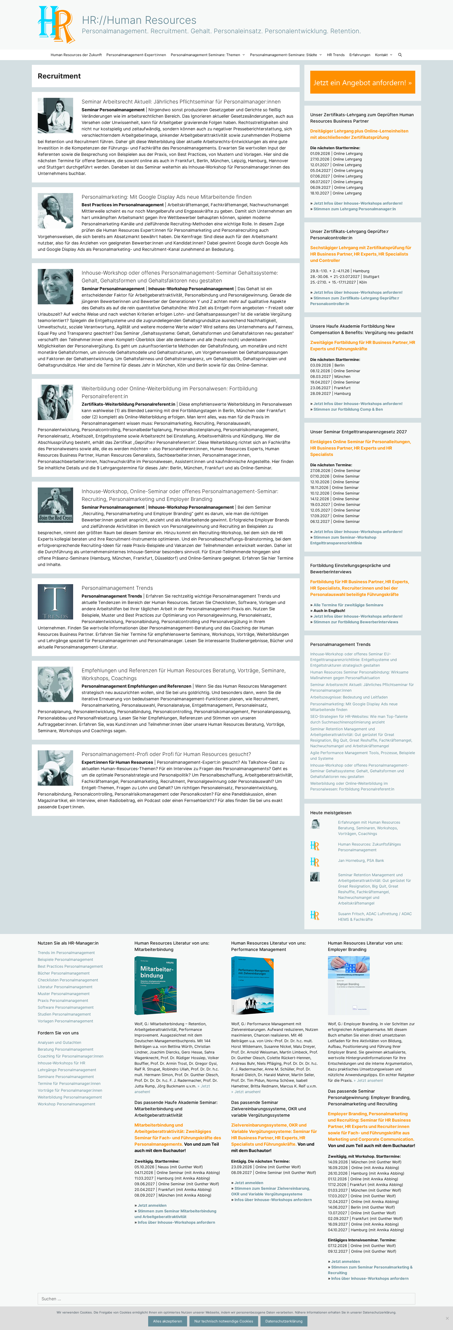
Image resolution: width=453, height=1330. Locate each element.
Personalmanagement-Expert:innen (136, 55)
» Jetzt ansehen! (245, 1091)
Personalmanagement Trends (117, 588)
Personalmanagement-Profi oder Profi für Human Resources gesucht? (166, 754)
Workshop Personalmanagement (66, 1104)
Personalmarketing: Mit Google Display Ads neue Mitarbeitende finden (167, 197)
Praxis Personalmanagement (63, 1000)
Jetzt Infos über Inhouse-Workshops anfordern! (358, 203)
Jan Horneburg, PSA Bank (361, 860)
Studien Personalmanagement (64, 1014)
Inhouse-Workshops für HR (61, 1063)
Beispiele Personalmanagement (65, 959)
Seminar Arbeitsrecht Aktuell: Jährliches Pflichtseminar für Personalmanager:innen (181, 102)
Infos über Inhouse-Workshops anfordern (176, 1222)
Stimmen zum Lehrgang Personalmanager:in (355, 209)
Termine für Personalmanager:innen (69, 1083)
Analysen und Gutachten (59, 1042)
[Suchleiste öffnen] (399, 55)
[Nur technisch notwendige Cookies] (447, 1318)
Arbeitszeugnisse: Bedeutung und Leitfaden (349, 697)
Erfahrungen (359, 55)
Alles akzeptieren (167, 1321)
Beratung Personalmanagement (65, 1049)
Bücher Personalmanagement (64, 973)
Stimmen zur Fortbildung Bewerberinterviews (356, 622)
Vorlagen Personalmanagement (65, 1021)
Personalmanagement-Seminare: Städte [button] (283, 55)
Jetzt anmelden (152, 1205)
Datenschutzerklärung (283, 1321)
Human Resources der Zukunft (76, 55)
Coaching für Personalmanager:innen (70, 1056)
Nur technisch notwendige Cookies (223, 1321)
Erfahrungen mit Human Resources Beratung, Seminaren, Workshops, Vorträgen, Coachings (369, 828)
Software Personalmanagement (66, 1007)
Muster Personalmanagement (64, 993)
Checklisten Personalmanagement (68, 980)
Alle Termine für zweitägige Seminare (348, 605)
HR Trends (336, 55)
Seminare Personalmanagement (66, 1076)
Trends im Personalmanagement (66, 952)
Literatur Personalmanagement (65, 986)
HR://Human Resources (139, 19)
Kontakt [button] (381, 55)
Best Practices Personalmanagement (70, 966)
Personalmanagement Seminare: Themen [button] (205, 55)
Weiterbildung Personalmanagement (70, 1097)
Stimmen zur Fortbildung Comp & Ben (348, 409)
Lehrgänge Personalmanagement (67, 1069)
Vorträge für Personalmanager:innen (70, 1090)
